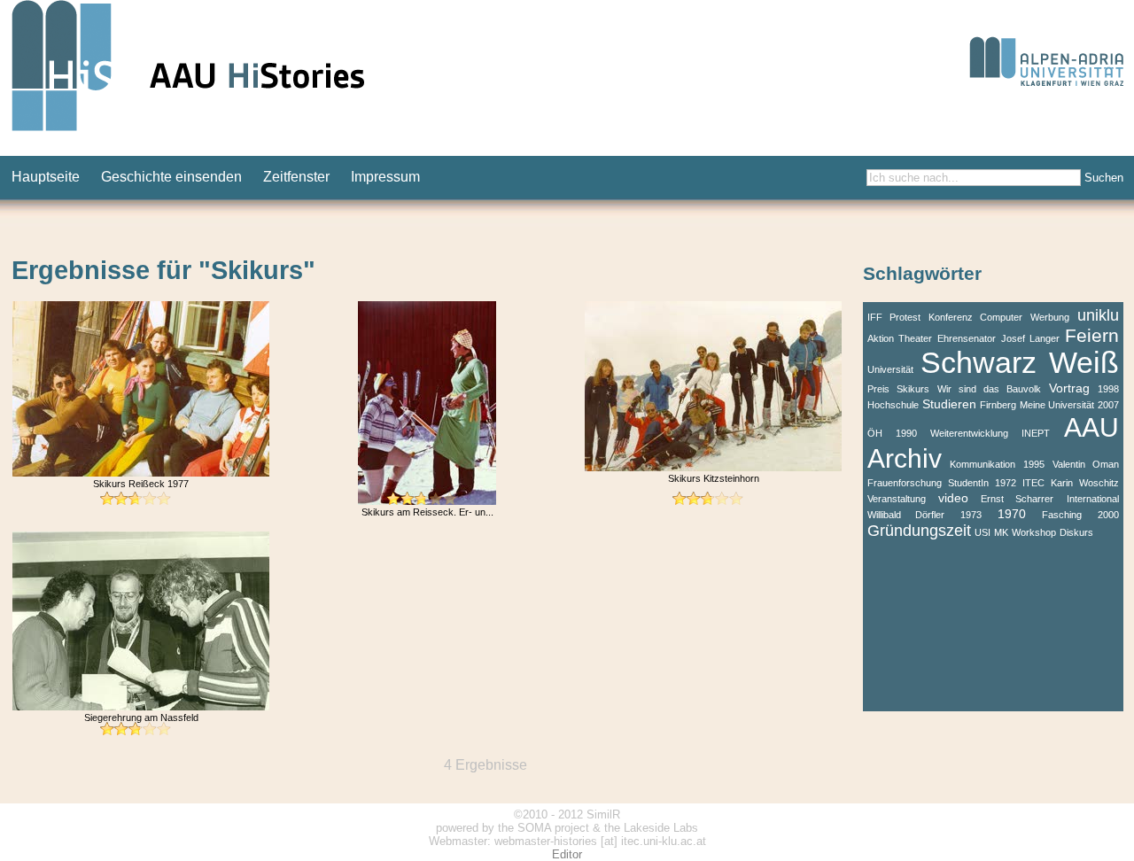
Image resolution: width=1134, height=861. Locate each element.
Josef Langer (1030, 338)
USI (982, 532)
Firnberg (998, 404)
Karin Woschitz (1084, 482)
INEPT (1035, 433)
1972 (1005, 482)
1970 (1012, 514)
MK (1001, 532)
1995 (1034, 464)
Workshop (1034, 532)
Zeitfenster (296, 176)
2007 (1108, 404)
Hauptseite (46, 176)
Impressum (385, 176)
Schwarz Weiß (1019, 362)
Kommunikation (982, 464)
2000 (1108, 514)
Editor (567, 854)
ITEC (1033, 482)
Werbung (1049, 317)
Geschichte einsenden (171, 176)
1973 (971, 514)
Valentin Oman (1085, 464)
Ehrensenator (966, 338)
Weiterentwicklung (969, 433)
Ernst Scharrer (1017, 498)
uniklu (1098, 315)
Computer (1001, 317)
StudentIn (968, 482)
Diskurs (1076, 532)
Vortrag (1069, 388)
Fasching (1062, 514)
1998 (1108, 389)
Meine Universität (1057, 404)
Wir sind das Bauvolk (989, 389)
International (1093, 498)
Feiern (1092, 335)
